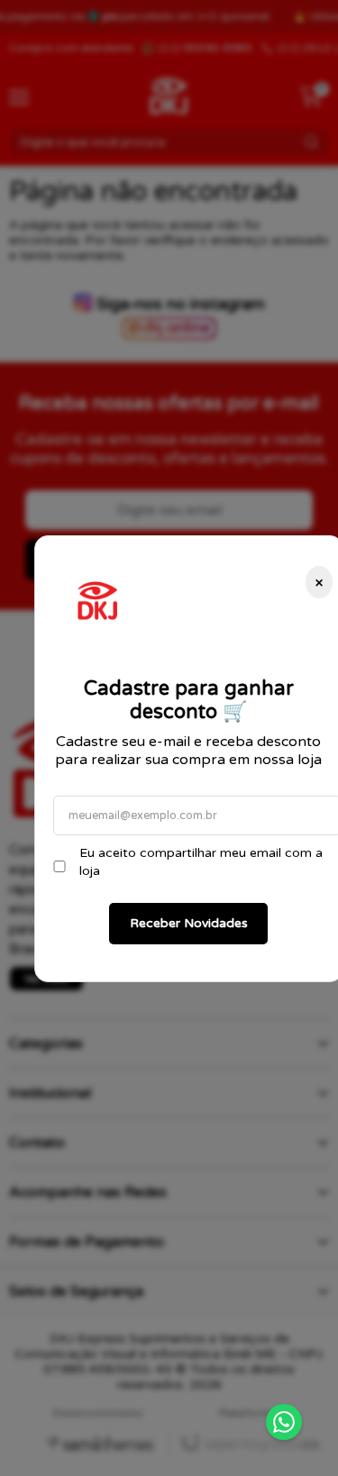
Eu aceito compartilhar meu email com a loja (201, 862)
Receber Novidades (189, 923)
